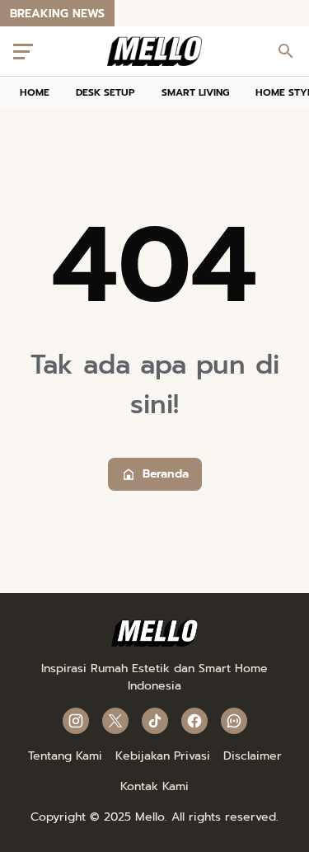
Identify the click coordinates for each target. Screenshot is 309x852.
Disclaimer (252, 756)
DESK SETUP (105, 92)
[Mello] (154, 643)
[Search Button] (285, 51)
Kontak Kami (154, 786)
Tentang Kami (65, 756)
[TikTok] (155, 721)
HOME (34, 92)
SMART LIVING (195, 92)
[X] (115, 721)
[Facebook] (194, 721)
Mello (150, 817)
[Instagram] (76, 721)
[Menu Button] (23, 51)
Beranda (166, 473)
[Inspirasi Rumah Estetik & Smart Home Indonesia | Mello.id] (154, 51)
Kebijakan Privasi (162, 756)
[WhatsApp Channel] (234, 721)
